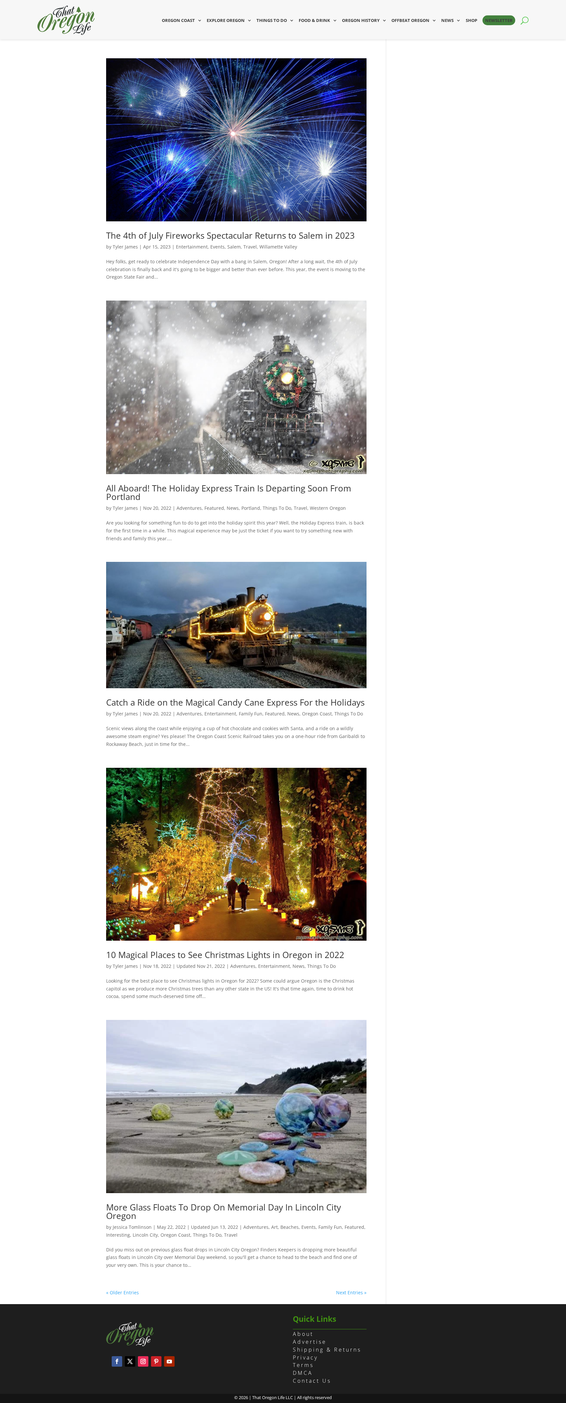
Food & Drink (314, 20)
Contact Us (312, 1380)
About (303, 1334)
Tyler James (125, 247)
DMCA (303, 1372)
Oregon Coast (178, 20)
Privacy (305, 1357)
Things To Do (277, 508)
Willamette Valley (278, 247)
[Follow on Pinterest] (156, 1361)
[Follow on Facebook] (117, 1361)
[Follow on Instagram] (143, 1361)
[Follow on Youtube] (169, 1361)
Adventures (189, 508)
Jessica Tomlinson (132, 1227)
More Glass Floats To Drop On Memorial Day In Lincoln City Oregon (223, 1211)
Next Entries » (351, 1292)
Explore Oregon (226, 20)
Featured (214, 508)
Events (217, 247)
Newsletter (499, 20)
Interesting (118, 1235)
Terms (303, 1365)
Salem (234, 247)
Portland (250, 508)
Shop (471, 20)
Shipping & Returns (327, 1349)
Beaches (289, 1227)
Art (274, 1227)
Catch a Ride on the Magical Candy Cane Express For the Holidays (235, 702)
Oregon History (361, 20)
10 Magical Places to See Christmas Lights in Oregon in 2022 (225, 955)
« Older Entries (122, 1292)
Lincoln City (145, 1235)
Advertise (310, 1341)
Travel (250, 247)
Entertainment (192, 247)
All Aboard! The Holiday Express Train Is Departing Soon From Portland (228, 492)
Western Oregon (328, 508)
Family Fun (250, 714)
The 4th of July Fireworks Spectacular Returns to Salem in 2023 (230, 235)
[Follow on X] (130, 1361)
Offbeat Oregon (410, 20)
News (447, 20)
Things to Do (271, 20)
